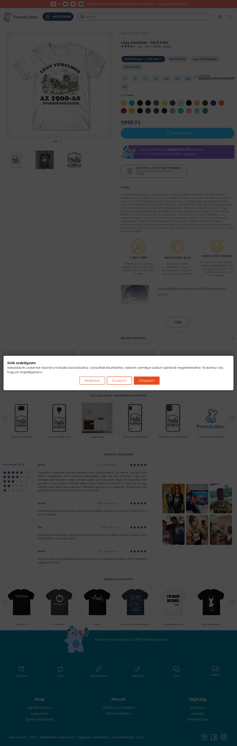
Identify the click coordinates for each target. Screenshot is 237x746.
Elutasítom (119, 380)
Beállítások (92, 380)
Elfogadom (146, 380)
